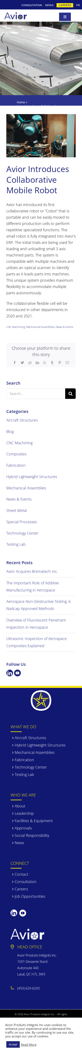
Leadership (24, 813)
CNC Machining (15, 327)
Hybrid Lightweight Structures (31, 476)
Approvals (23, 828)
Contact (21, 874)
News (19, 842)
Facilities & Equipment (34, 820)
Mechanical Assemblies (40, 327)
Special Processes (21, 521)
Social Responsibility (32, 835)
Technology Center (22, 533)
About (20, 805)
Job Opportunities (30, 896)
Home (21, 102)
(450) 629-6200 (28, 988)
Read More (28, 1044)
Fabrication (16, 465)
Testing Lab (16, 544)
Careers (21, 888)
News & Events (64, 327)
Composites (16, 453)
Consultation (26, 881)
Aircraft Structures (22, 420)
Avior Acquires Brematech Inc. (32, 571)
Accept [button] (13, 1044)
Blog (10, 431)
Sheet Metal (16, 510)
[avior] (15, 14)
